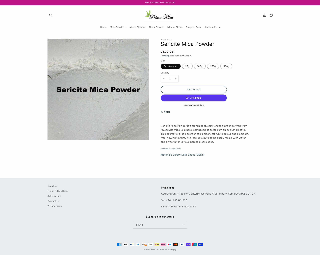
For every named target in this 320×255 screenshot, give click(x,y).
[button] (51, 15)
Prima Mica (155, 250)
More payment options (194, 105)
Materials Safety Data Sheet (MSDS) (183, 154)
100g (199, 66)
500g (226, 66)
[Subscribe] (183, 225)
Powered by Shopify (168, 250)
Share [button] (167, 112)
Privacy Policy (55, 206)
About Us (52, 186)
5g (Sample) (171, 66)
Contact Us (53, 201)
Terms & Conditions (58, 191)
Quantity (165, 73)
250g (213, 66)
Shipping (165, 56)
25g (187, 66)
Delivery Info (54, 196)
